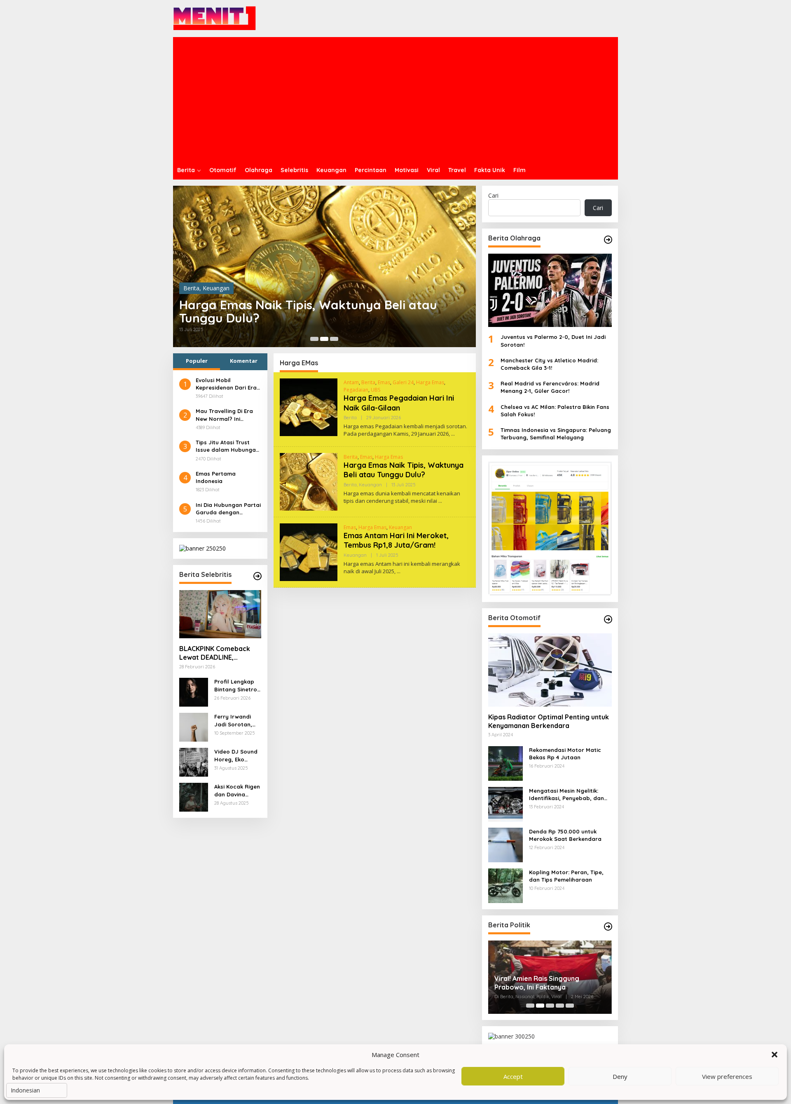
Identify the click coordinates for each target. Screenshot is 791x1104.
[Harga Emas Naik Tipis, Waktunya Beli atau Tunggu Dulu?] (440, 500)
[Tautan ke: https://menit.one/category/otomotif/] (608, 619)
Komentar (243, 360)
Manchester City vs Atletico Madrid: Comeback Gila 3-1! (549, 364)
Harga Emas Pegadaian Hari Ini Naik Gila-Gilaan (399, 402)
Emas (384, 382)
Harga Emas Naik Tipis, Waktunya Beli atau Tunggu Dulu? (308, 311)
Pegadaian (356, 389)
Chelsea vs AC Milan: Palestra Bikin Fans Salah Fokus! (555, 411)
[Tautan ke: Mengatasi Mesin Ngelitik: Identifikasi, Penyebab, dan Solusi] (505, 803)
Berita (191, 288)
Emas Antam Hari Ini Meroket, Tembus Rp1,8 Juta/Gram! (396, 540)
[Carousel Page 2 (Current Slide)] (324, 339)
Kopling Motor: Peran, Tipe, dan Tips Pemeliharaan (566, 876)
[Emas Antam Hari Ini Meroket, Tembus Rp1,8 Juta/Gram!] (398, 571)
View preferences (727, 1076)
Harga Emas (430, 382)
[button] (774, 1054)
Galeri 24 (403, 382)
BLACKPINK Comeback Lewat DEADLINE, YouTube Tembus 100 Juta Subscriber (214, 653)
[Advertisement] (395, 98)
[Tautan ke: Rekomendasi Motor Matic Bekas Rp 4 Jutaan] (505, 762)
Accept (513, 1076)
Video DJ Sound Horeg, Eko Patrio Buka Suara (235, 755)
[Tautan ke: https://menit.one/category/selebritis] (257, 576)
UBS (375, 389)
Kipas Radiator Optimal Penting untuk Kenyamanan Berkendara (548, 721)
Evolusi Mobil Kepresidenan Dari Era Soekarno (226, 384)
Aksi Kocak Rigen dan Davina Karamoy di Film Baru (237, 790)
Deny (620, 1076)
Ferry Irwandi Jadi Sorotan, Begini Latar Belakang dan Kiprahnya (233, 720)
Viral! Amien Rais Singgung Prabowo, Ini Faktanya (536, 982)
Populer (197, 360)
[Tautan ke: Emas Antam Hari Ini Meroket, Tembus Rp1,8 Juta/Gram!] (308, 551)
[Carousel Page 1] (314, 339)
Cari (493, 195)
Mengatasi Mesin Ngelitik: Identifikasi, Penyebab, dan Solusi (566, 794)
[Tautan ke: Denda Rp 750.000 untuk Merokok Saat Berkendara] (505, 844)
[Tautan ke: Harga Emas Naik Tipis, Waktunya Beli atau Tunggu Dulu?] (324, 266)
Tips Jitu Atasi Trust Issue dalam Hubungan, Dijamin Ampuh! (228, 446)
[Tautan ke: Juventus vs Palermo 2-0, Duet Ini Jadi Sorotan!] (550, 290)
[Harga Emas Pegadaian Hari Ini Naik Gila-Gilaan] (453, 433)
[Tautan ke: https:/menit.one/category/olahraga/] (608, 240)
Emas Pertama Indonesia (216, 477)
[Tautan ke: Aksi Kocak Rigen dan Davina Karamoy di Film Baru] (193, 797)
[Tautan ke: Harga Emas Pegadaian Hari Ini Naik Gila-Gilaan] (308, 406)
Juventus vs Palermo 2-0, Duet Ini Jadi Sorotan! (553, 341)
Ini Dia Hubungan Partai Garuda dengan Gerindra (228, 509)
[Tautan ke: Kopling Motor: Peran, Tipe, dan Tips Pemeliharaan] (505, 885)
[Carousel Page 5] (570, 1006)
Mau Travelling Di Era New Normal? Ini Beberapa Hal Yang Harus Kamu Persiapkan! (224, 415)
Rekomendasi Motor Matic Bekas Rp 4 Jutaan (565, 754)
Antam (351, 382)
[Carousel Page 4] (560, 1006)
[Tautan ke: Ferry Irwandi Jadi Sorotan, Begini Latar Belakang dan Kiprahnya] (193, 727)
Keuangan (216, 288)
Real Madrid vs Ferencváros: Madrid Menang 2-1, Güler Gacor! (550, 387)
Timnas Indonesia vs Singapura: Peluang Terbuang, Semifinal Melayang (556, 434)
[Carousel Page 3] (334, 339)
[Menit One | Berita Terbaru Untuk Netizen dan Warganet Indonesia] (214, 18)
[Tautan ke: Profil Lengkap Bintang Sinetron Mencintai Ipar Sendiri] (193, 692)
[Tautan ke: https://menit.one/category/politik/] (608, 926)
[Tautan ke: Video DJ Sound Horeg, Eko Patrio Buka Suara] (193, 762)
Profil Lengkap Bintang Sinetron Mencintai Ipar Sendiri (237, 685)
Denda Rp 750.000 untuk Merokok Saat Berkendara (565, 835)
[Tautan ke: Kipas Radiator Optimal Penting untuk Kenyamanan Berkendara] (550, 670)
